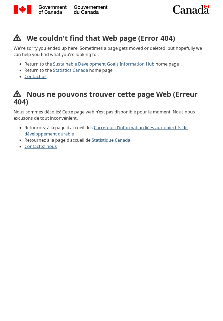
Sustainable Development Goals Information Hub (103, 64)
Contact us (35, 76)
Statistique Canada (111, 140)
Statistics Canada (70, 70)
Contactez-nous (40, 146)
